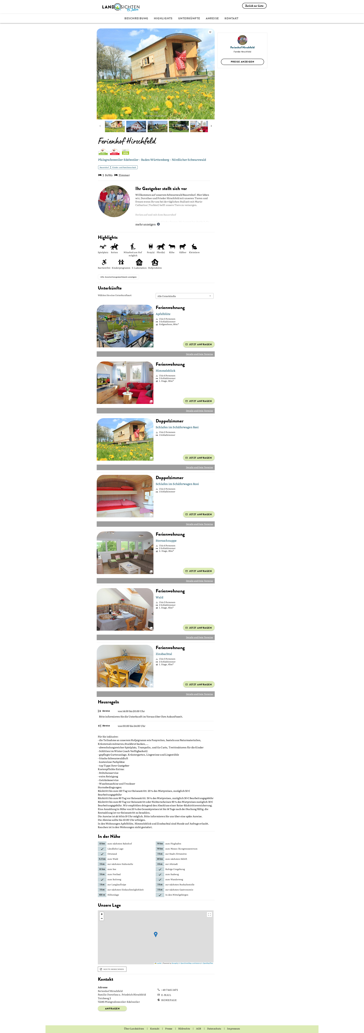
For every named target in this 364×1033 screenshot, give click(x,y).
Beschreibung (136, 18)
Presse (169, 1028)
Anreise (212, 18)
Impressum (233, 1028)
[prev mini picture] (100, 126)
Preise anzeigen (242, 61)
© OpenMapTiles (207, 963)
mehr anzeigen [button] (145, 224)
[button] (185, 296)
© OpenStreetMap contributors (189, 963)
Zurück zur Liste (254, 6)
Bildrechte (184, 1028)
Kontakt (232, 18)
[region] (156, 937)
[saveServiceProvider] (210, 32)
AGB (199, 1028)
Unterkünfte (189, 18)
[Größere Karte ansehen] (209, 914)
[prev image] (101, 73)
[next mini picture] (211, 126)
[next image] (210, 73)
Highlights (163, 18)
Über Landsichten (134, 1028)
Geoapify (175, 963)
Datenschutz (214, 1028)
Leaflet (158, 963)
